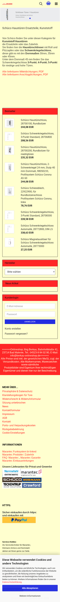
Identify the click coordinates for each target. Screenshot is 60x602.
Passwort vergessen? (16, 333)
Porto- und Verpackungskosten (19, 425)
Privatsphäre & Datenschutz (17, 391)
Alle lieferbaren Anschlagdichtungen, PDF (25, 74)
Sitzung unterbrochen (14, 402)
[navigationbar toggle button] (56, 4)
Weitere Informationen (30, 596)
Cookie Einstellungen (13, 432)
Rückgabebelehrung (13, 429)
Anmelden (30, 322)
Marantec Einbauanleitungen (18, 460)
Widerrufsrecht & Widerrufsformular (21, 399)
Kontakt (6, 421)
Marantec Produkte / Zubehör (18, 454)
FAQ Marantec (10, 457)
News (5, 406)
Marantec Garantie (30, 457)
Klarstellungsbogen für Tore (17, 395)
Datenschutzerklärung (12, 582)
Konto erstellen (13, 328)
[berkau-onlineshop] (6, 4)
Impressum (8, 414)
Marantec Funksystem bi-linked (19, 451)
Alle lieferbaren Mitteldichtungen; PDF (23, 71)
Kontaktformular (11, 410)
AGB (4, 417)
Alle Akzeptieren (30, 588)
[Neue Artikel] (54, 283)
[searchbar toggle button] (41, 4)
